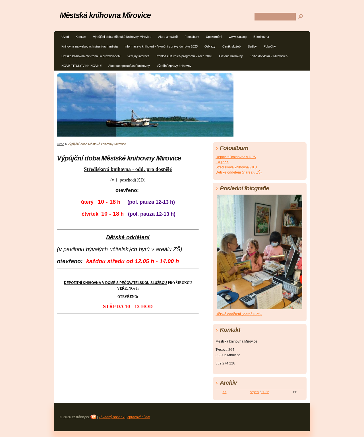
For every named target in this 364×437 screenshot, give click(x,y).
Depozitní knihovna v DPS (236, 157)
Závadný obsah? (112, 417)
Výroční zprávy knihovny (174, 65)
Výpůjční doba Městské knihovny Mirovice (122, 36)
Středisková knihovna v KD (236, 167)
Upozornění (214, 36)
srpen (254, 392)
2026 (265, 392)
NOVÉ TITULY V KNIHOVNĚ (81, 65)
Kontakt (81, 36)
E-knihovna (261, 36)
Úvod (65, 36)
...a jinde (222, 162)
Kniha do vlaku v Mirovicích (269, 56)
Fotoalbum (192, 36)
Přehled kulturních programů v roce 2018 (184, 56)
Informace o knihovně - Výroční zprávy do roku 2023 (161, 46)
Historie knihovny (231, 56)
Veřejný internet (138, 56)
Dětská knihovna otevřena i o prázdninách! (91, 56)
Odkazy (210, 46)
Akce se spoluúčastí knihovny (129, 65)
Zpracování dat (138, 417)
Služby (252, 46)
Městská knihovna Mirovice (105, 15)
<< (224, 392)
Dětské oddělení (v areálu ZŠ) (239, 172)
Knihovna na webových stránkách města (89, 46)
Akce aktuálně (168, 36)
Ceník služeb (231, 46)
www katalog (238, 36)
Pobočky (270, 46)
